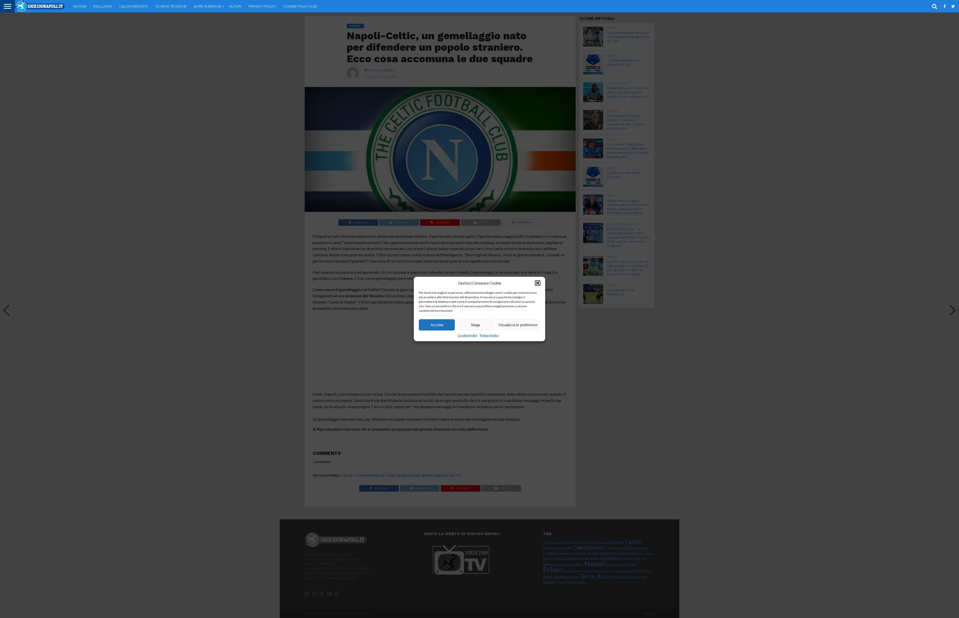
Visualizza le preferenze (517, 325)
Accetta (437, 325)
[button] (537, 283)
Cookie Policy (467, 335)
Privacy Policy (489, 335)
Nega (475, 325)
